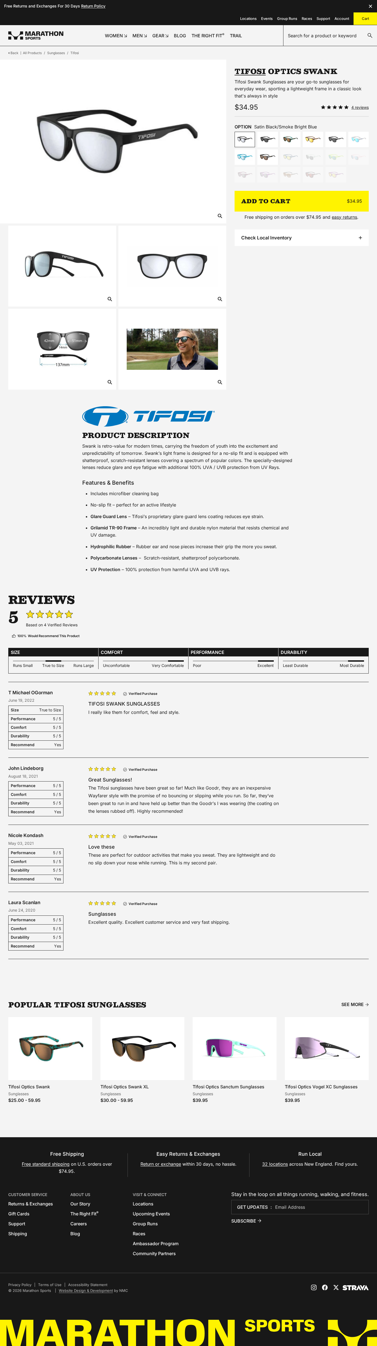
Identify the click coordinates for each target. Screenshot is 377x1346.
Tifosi (74, 53)
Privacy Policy (19, 1284)
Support (323, 18)
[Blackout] (267, 139)
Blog (75, 1233)
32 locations (275, 1164)
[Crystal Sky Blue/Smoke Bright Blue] (245, 157)
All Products (32, 53)
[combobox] (330, 35)
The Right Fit (84, 1213)
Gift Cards (19, 1213)
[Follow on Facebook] (324, 1287)
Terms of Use (50, 1284)
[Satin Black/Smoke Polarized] (335, 139)
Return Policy (93, 6)
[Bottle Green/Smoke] (313, 157)
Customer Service (27, 1194)
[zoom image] (220, 216)
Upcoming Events (151, 1213)
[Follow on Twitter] (335, 1287)
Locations (248, 18)
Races (307, 18)
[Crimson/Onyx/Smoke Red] (313, 175)
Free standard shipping (46, 1164)
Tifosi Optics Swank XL (124, 1086)
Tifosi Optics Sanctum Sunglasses (228, 1086)
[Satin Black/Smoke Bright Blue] (245, 139)
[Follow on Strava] (356, 1287)
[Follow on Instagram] (313, 1287)
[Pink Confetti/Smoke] (245, 175)
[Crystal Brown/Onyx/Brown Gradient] (290, 175)
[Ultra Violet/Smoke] (267, 175)
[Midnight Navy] (290, 157)
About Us (80, 1194)
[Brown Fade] (267, 157)
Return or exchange (160, 1164)
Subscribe (243, 1221)
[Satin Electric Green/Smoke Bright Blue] (335, 157)
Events (267, 18)
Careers (78, 1223)
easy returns (344, 217)
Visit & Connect (150, 1194)
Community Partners (154, 1253)
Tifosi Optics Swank (29, 1086)
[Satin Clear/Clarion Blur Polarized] (358, 139)
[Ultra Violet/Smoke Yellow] (335, 175)
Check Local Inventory (266, 238)
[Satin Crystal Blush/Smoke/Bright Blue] (358, 157)
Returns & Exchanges (30, 1204)
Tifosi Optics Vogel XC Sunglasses (321, 1086)
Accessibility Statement (87, 1284)
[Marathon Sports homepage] (35, 35)
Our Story (80, 1204)
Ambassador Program (156, 1243)
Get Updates (252, 1207)
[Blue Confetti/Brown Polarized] (290, 139)
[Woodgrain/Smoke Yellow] (313, 139)
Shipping (17, 1233)
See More (352, 1004)
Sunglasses (56, 53)
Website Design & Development (86, 1290)
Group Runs (287, 18)
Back (14, 53)
